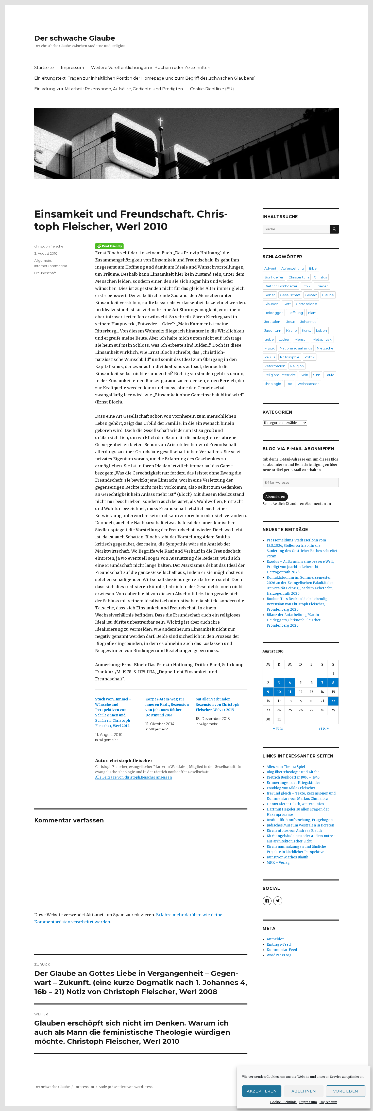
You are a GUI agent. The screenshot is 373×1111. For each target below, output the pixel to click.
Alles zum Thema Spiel (286, 767)
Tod (289, 384)
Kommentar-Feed (282, 950)
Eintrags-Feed (279, 944)
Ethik (306, 286)
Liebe (269, 339)
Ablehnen (304, 1091)
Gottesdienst (306, 304)
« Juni (278, 728)
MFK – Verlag (278, 862)
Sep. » (323, 728)
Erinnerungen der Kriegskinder (293, 783)
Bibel (313, 268)
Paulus (269, 357)
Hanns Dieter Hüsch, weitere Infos (295, 804)
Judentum (272, 330)
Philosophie (289, 357)
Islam (312, 313)
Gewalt (311, 295)
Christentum (299, 277)
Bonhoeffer (273, 277)
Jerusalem (272, 322)
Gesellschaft (290, 295)
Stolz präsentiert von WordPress (125, 1087)
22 (333, 701)
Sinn (316, 375)
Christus (320, 277)
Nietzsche (325, 348)
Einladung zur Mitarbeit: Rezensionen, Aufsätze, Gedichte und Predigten (108, 88)
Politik (309, 357)
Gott (287, 304)
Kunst (306, 330)
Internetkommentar (50, 266)
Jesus (290, 322)
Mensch (301, 339)
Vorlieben (345, 1091)
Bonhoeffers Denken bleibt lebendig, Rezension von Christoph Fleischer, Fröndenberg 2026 (297, 604)
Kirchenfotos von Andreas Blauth (294, 830)
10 (279, 692)
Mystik (269, 348)
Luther (284, 339)
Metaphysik (322, 339)
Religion (297, 366)
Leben (321, 330)
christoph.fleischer (49, 246)
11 (289, 692)
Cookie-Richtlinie (283, 1102)
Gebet (269, 295)
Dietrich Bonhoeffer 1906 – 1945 (293, 777)
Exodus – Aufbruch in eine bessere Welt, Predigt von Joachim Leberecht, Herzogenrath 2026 (300, 566)
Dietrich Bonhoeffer (280, 286)
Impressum (308, 1102)
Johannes (308, 322)
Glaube (328, 295)
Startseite (44, 67)
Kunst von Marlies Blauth (287, 857)
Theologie (272, 384)
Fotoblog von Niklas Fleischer (291, 788)
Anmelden (275, 939)
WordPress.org (279, 955)
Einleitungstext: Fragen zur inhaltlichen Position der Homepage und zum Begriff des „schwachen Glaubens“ (144, 78)
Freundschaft (45, 273)
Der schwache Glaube (74, 38)
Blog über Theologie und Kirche (293, 772)
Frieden (322, 286)
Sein (304, 375)
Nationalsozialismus (296, 348)
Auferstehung (292, 268)
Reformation (274, 366)
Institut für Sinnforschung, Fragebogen (300, 820)
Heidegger (273, 313)
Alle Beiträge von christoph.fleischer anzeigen (133, 777)
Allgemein (42, 260)
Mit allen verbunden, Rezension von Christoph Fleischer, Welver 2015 (217, 704)
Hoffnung (295, 313)
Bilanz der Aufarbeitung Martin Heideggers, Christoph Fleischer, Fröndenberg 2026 (294, 620)
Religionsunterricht (280, 375)
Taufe (329, 375)
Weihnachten (308, 384)
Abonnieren (275, 497)
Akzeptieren (262, 1091)
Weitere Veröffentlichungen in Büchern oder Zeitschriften (150, 67)
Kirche (291, 330)
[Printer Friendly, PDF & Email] (171, 246)
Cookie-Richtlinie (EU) (212, 88)
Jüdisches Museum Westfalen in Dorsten (300, 825)
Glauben (271, 304)
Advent (270, 268)
